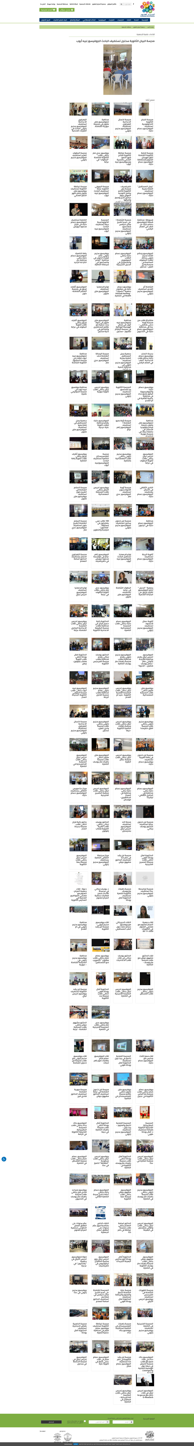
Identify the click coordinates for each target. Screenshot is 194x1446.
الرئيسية (145, 20)
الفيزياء (111, 20)
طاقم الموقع (112, 4)
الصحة (136, 20)
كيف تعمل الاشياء (60, 20)
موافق (75, 1444)
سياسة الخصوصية (68, 1444)
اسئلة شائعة (74, 4)
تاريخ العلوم (45, 20)
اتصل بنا (42, 4)
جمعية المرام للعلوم (99, 4)
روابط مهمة (51, 4)
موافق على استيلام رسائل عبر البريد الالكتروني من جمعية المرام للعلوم (75, 1422)
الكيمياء (120, 20)
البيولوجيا (102, 20)
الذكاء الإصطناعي (89, 20)
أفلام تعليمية (47, 10)
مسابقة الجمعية (62, 4)
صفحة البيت (150, 27)
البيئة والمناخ (75, 20)
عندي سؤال (65, 10)
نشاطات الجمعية (85, 4)
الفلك (129, 20)
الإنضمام (51, 1422)
